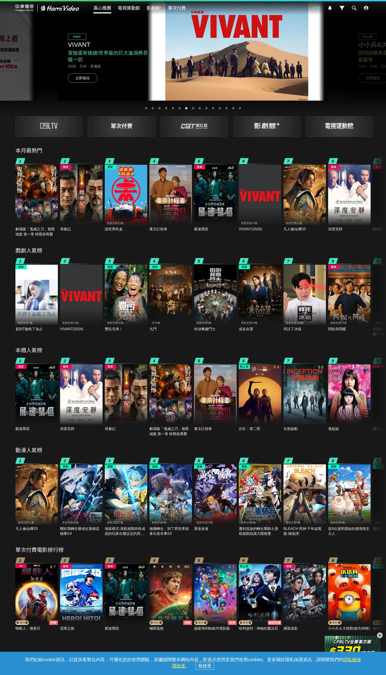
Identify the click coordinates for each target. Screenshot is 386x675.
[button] (146, 108)
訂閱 (316, 8)
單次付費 (177, 7)
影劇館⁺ (154, 7)
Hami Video (47, 8)
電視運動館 (129, 7)
